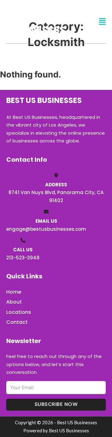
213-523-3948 (23, 257)
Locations (18, 312)
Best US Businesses (35, 21)
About (14, 301)
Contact (17, 322)
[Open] (102, 22)
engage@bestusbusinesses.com (46, 229)
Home (13, 291)
